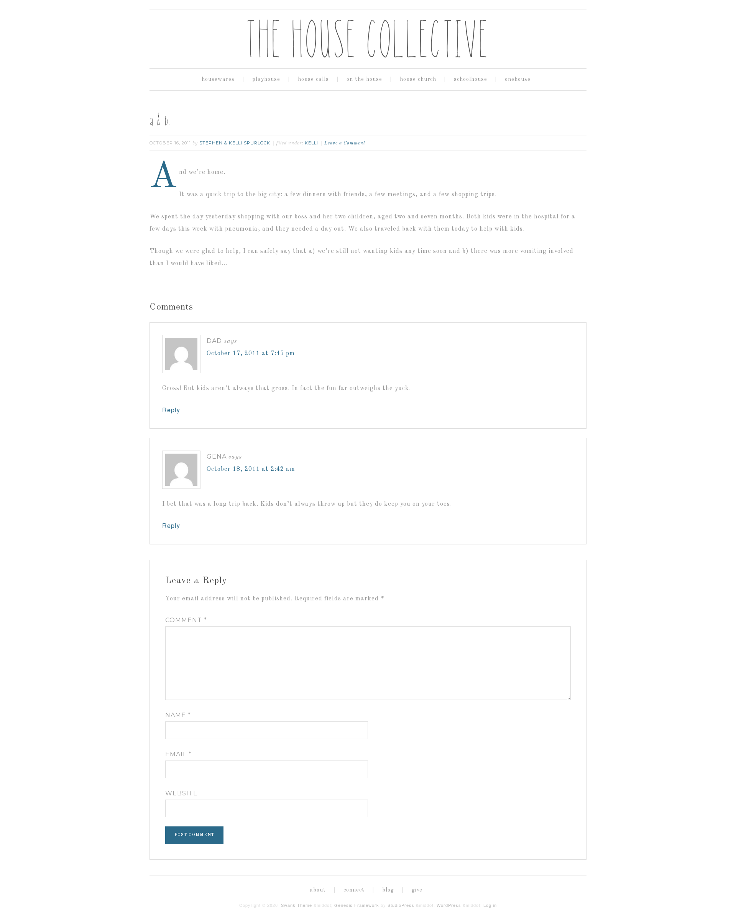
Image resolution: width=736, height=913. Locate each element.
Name (178, 715)
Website (181, 793)
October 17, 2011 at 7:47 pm (251, 354)
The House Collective (368, 39)
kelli (311, 143)
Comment (186, 620)
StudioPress (401, 905)
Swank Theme (296, 905)
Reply (171, 409)
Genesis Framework (356, 905)
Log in (490, 905)
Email (178, 754)
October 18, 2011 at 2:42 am (251, 469)
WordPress (449, 905)
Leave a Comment (344, 143)
